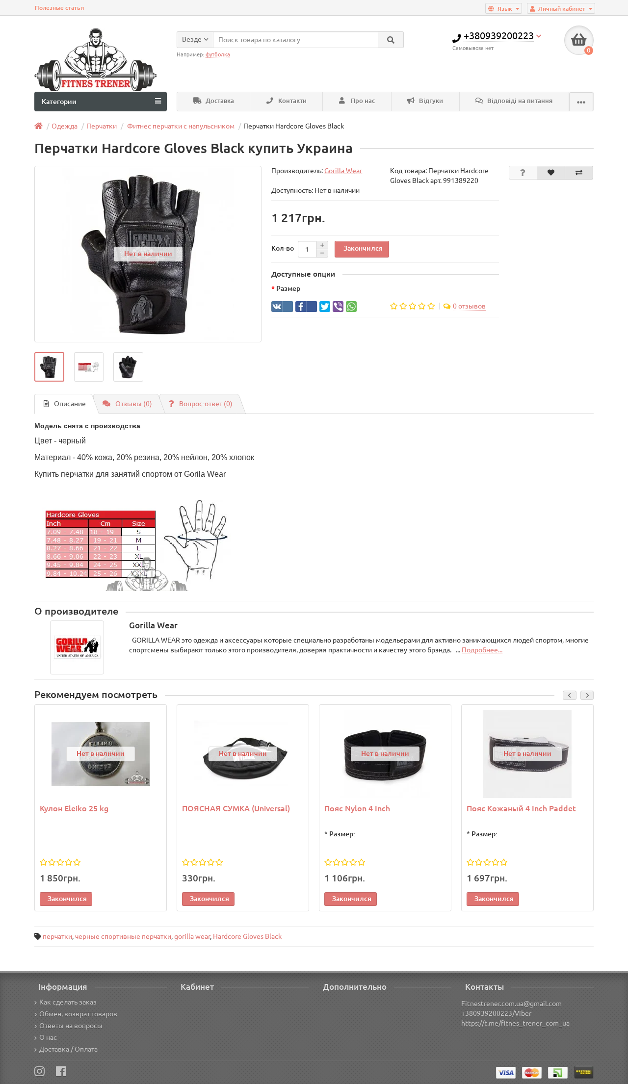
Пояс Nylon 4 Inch (357, 808)
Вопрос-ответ (206, 404)
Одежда (65, 126)
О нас (48, 1037)
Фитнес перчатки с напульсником (180, 126)
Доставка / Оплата (68, 1049)
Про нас (362, 100)
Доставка (219, 100)
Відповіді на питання (519, 100)
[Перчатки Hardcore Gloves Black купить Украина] (49, 367)
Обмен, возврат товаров (78, 1014)
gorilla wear (192, 936)
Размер (288, 288)
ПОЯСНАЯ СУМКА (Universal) (236, 808)
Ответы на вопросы (71, 1026)
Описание (70, 404)
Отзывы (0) (133, 404)
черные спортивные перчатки (123, 936)
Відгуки (430, 100)
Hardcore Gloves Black (247, 936)
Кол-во (282, 248)
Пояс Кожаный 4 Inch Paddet (521, 808)
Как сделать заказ (68, 1002)
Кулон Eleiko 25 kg (74, 808)
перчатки (57, 936)
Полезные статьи (59, 7)
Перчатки (101, 126)
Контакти (292, 100)
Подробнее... (482, 650)
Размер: (342, 834)
